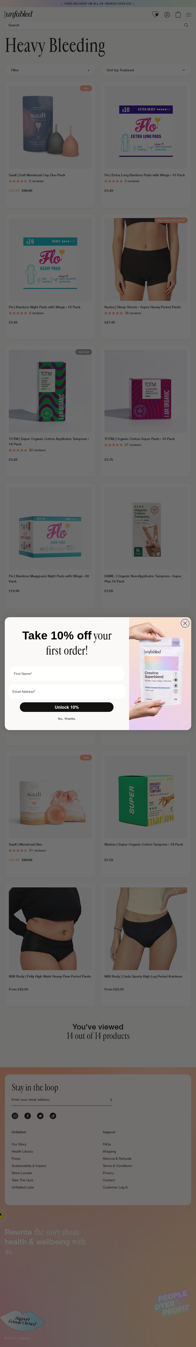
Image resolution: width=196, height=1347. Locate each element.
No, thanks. (67, 718)
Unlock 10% (67, 707)
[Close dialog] (185, 623)
